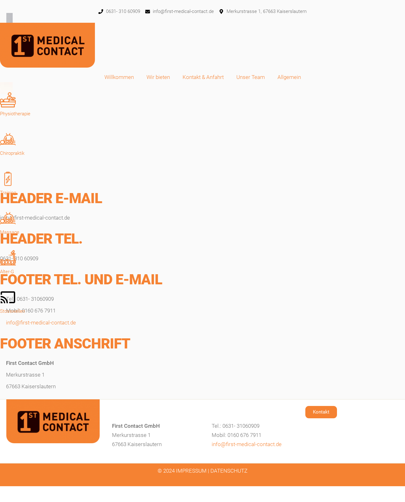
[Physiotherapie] (8, 100)
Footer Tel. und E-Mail (81, 279)
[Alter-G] (8, 258)
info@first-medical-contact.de (41, 322)
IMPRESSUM (191, 471)
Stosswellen (12, 311)
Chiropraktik (12, 153)
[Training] (8, 179)
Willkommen (119, 77)
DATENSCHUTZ (228, 471)
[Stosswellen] (8, 297)
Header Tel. (41, 238)
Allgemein (289, 77)
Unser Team (250, 77)
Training (8, 193)
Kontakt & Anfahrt (203, 77)
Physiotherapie (15, 114)
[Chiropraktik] (8, 139)
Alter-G (7, 272)
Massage (9, 232)
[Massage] (8, 218)
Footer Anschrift (65, 343)
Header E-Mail (51, 198)
